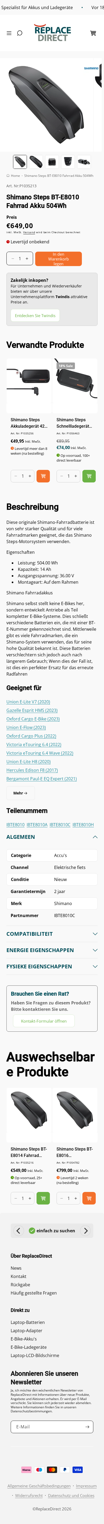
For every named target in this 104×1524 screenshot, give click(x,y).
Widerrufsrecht (29, 1495)
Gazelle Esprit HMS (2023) (32, 710)
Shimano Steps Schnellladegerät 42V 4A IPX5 (73, 423)
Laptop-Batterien (28, 1322)
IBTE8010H (83, 825)
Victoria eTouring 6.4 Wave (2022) (39, 753)
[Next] (85, 1230)
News (16, 1268)
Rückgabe (20, 1285)
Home (15, 175)
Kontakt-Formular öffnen (44, 1021)
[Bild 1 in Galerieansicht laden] (20, 162)
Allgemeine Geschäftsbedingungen (39, 1485)
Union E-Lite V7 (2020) (28, 702)
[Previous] (18, 1230)
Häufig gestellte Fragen (34, 1293)
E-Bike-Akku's (24, 1339)
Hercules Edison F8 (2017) (32, 770)
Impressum (86, 1485)
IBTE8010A (37, 825)
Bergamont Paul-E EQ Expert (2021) (41, 779)
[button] (10, 33)
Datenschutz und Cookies (71, 1495)
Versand (29, 232)
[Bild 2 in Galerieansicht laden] (36, 162)
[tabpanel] (52, 930)
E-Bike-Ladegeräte (29, 1347)
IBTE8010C (60, 825)
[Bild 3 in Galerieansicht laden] (52, 162)
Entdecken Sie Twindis (35, 315)
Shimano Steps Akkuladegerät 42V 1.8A (29, 423)
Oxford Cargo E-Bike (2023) (33, 719)
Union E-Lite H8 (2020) (28, 762)
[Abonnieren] (87, 1427)
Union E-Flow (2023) (26, 727)
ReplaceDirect (48, 1508)
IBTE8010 (15, 825)
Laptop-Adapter (26, 1331)
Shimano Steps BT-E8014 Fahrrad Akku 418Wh (29, 1153)
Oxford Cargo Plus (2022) (31, 736)
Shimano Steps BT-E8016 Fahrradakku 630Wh (75, 1153)
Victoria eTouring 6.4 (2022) (33, 744)
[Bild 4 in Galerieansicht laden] (68, 162)
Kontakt (18, 1276)
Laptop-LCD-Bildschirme (35, 1355)
